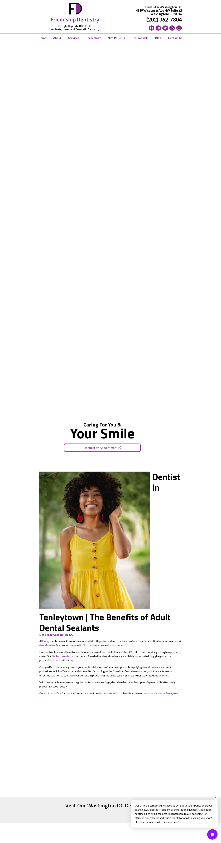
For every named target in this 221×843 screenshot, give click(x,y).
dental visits (91, 667)
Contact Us (175, 37)
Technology (93, 37)
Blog (158, 37)
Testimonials (140, 37)
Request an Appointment (101, 448)
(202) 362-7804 (164, 19)
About (57, 37)
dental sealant (47, 645)
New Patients (116, 37)
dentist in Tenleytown (166, 693)
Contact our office (50, 693)
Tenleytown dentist (63, 656)
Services (73, 37)
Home (42, 37)
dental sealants (151, 667)
